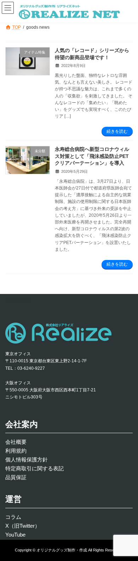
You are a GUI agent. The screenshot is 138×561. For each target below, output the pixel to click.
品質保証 (16, 477)
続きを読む (117, 131)
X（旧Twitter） (22, 526)
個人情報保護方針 (26, 460)
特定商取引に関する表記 (34, 468)
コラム (13, 517)
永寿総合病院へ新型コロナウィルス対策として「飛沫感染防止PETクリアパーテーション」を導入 (92, 156)
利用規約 (16, 451)
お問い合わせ (18, 300)
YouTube (15, 535)
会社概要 (16, 442)
